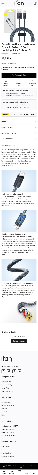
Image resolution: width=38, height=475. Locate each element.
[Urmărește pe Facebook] (3, 371)
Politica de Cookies (8, 432)
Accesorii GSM (6, 381)
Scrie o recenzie (19, 341)
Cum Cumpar (6, 446)
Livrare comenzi (7, 450)
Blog (3, 415)
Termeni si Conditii (8, 429)
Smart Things (6, 388)
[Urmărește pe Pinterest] (14, 371)
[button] (6, 53)
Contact (4, 412)
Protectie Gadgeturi (8, 385)
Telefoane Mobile (7, 391)
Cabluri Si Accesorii (29, 114)
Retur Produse (6, 453)
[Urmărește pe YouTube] (19, 371)
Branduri (4, 409)
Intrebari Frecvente (8, 405)
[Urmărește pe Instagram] (8, 371)
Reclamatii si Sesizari (8, 436)
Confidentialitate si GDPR (10, 426)
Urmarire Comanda (8, 456)
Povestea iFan (6, 402)
